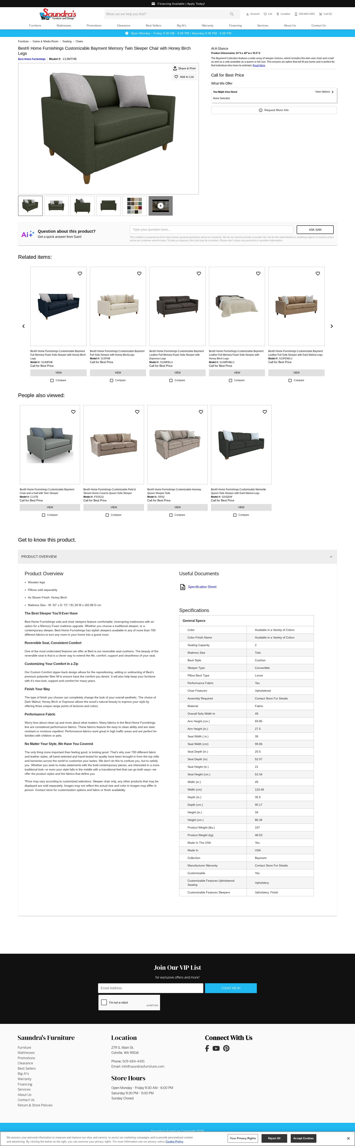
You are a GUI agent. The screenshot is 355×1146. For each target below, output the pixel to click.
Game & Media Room (45, 41)
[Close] (348, 1138)
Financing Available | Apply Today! (181, 3)
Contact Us (318, 25)
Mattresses (64, 25)
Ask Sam (315, 229)
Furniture (35, 25)
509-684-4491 (133, 1061)
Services (262, 25)
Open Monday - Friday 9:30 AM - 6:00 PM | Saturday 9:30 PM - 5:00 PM (180, 33)
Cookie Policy (174, 1141)
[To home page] (58, 14)
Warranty (207, 25)
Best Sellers (153, 25)
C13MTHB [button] (69, 59)
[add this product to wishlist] (80, 273)
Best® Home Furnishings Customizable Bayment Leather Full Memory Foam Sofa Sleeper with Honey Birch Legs (236, 355)
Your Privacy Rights (243, 1138)
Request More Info (276, 110)
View (58, 372)
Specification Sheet (202, 587)
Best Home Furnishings (32, 59)
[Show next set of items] (331, 326)
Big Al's (181, 25)
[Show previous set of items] (23, 326)
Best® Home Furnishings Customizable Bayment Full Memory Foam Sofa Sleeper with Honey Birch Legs (58, 355)
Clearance (123, 25)
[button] (247, 14)
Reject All (274, 1138)
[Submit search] (232, 14)
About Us (290, 25)
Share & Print (187, 68)
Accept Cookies (303, 1138)
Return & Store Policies (35, 1105)
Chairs (79, 41)
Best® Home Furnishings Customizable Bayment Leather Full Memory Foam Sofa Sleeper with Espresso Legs (176, 355)
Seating (66, 41)
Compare (61, 380)
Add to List (187, 76)
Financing (235, 25)
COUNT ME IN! (231, 988)
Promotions (94, 25)
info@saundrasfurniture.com (143, 1066)
